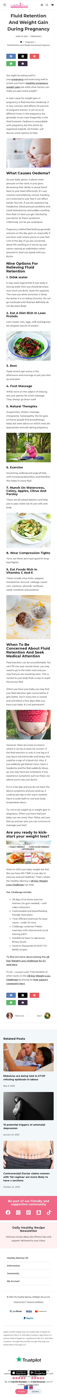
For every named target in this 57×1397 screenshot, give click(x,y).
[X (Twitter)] (22, 56)
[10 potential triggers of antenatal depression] (28, 1106)
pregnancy (17, 79)
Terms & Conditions (35, 1302)
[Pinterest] (34, 56)
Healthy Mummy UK (17, 1258)
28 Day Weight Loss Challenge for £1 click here (27, 960)
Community (13, 1273)
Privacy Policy (19, 1302)
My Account (13, 1281)
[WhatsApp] (11, 63)
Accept (21, 1391)
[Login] (42, 5)
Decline (35, 1391)
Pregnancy (36, 36)
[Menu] (4, 5)
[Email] (22, 63)
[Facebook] (11, 56)
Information (13, 1265)
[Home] (21, 42)
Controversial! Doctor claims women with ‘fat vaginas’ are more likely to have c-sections (26, 1177)
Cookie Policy (32, 1384)
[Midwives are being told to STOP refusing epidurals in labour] (28, 1057)
